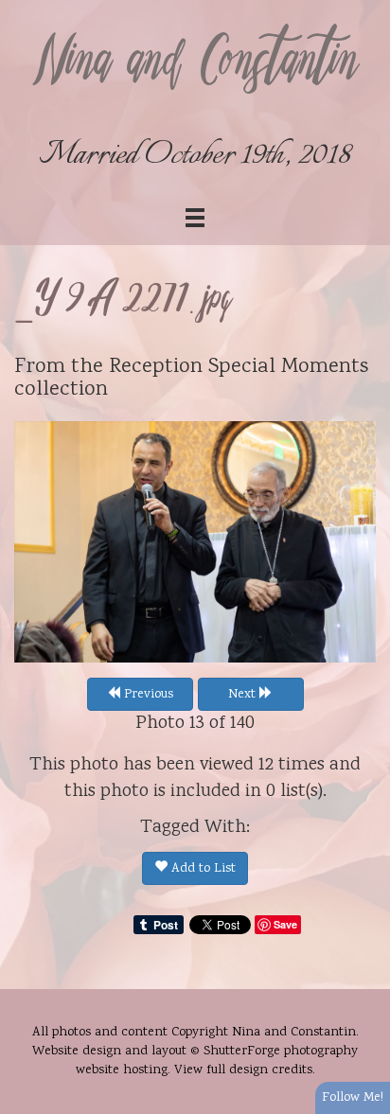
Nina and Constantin (195, 63)
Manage (365, 9)
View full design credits (243, 1070)
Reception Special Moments (238, 367)
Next (243, 694)
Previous (146, 694)
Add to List (202, 868)
